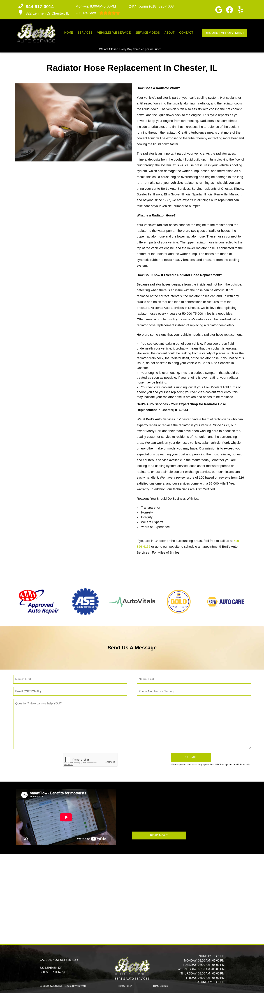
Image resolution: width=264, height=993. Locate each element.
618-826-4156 (69, 959)
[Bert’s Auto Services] (36, 32)
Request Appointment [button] (224, 33)
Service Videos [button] (147, 32)
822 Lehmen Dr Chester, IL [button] (47, 13)
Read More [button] (159, 835)
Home (68, 32)
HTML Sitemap (160, 986)
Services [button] (85, 32)
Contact (186, 32)
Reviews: (86, 13)
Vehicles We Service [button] (114, 32)
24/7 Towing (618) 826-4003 (151, 6)
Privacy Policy (125, 986)
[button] (218, 9)
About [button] (170, 32)
